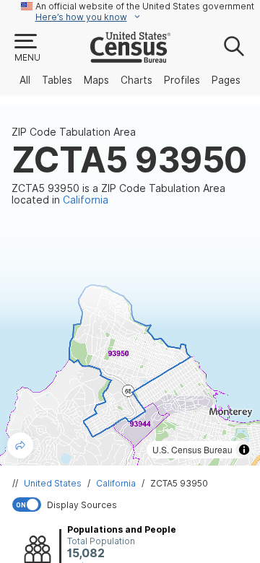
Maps (96, 80)
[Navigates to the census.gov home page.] (130, 57)
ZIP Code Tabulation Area (74, 132)
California (116, 483)
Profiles (182, 80)
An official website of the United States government (144, 6)
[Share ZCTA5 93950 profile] (20, 445)
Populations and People (121, 529)
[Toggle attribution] (244, 449)
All (25, 80)
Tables (57, 80)
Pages (226, 80)
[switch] (133, 504)
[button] (26, 48)
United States (53, 483)
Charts (136, 80)
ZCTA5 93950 (179, 483)
